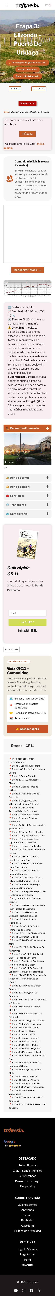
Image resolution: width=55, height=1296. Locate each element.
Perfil (27, 1259)
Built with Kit (27, 630)
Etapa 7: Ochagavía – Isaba (25, 814)
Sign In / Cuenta (27, 1249)
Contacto (27, 1215)
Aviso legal (27, 1225)
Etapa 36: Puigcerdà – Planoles (27, 1052)
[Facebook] (31, 1290)
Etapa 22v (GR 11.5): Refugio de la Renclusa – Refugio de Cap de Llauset (27, 979)
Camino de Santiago (27, 1181)
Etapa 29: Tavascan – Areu (25, 1027)
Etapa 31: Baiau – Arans (23, 1034)
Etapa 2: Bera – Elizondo (24, 776)
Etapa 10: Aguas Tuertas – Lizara (28, 835)
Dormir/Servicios (27, 69)
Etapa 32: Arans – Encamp (25, 1038)
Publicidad (27, 1220)
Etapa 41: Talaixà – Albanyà (25, 1080)
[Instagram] (23, 1290)
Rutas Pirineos (27, 1165)
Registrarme (27, 1254)
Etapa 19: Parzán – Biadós (25, 937)
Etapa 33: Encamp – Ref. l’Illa (26, 1041)
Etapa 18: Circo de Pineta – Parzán (29, 933)
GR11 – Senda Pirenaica (27, 1170)
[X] (39, 1290)
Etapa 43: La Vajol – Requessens (28, 1087)
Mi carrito (28, 1264)
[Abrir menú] (7, 5)
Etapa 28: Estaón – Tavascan (26, 1024)
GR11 (6, 112)
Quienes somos (27, 1204)
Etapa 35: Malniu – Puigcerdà (26, 1048)
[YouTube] (16, 1290)
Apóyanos (27, 1209)
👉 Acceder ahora (27, 728)
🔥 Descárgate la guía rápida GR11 (27, 63)
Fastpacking (27, 1186)
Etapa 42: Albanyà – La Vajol (26, 1083)
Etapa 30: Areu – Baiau (23, 1031)
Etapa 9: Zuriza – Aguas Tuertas (27, 832)
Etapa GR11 (11, 649)
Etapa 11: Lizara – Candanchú (26, 846)
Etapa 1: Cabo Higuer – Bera (26, 766)
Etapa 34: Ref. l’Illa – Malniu (25, 1045)
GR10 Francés (27, 1175)
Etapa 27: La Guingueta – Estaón (28, 1020)
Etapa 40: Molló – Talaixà (24, 1076)
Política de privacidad (27, 1230)
